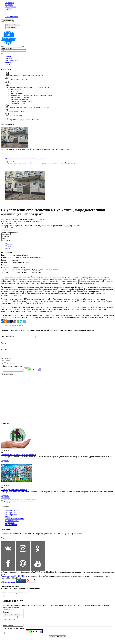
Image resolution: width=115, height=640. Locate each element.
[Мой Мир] (8, 321)
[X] (11, 321)
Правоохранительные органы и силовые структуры (29, 107)
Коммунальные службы (18, 79)
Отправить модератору (57, 636)
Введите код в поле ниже (12, 366)
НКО (11, 83)
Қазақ (14, 27)
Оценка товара (6, 361)
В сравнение (37, 221)
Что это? (13, 224)
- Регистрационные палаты (21, 101)
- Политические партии (19, 97)
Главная (8, 56)
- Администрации (17, 89)
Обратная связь (11, 525)
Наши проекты (11, 515)
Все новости (5, 498)
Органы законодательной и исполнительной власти (29, 87)
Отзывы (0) (9, 246)
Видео (7, 64)
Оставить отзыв (16, 221)
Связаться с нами (12, 521)
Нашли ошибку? (7, 228)
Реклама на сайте (12, 511)
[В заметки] (4, 153)
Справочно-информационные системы (24, 120)
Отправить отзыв (7, 374)
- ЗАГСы (14, 91)
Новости (8, 58)
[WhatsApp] (18, 321)
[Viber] (14, 321)
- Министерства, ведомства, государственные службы (31, 95)
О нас (7, 517)
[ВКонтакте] (2, 321)
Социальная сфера (16, 115)
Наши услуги (10, 513)
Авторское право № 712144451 (13, 576)
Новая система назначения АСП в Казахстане (18, 455)
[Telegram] (24, 321)
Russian (16, 25)
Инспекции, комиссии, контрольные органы (26, 75)
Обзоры (8, 62)
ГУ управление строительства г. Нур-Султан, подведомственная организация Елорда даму (35, 149)
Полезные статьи (11, 60)
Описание (9, 244)
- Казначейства (16, 93)
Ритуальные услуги (16, 111)
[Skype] (21, 321)
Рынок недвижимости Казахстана (14, 490)
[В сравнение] (2, 153)
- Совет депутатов (17, 103)
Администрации (11, 161)
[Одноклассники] (5, 321)
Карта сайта (9, 523)
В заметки (27, 221)
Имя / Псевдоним (7, 337)
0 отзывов (5, 221)
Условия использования (14, 519)
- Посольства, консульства (20, 99)
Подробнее (5, 461)
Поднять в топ (6, 230)
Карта (7, 248)
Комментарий (6, 359)
